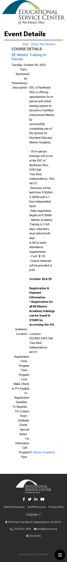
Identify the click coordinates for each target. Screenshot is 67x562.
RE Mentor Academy (42, 452)
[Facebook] (24, 499)
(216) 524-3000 (22, 528)
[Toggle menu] (59, 555)
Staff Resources (37, 507)
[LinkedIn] (36, 499)
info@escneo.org (47, 528)
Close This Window (43, 44)
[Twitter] (29, 499)
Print (25, 44)
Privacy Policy (56, 507)
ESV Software (42, 554)
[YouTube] (42, 499)
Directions (35, 535)
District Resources (14, 507)
